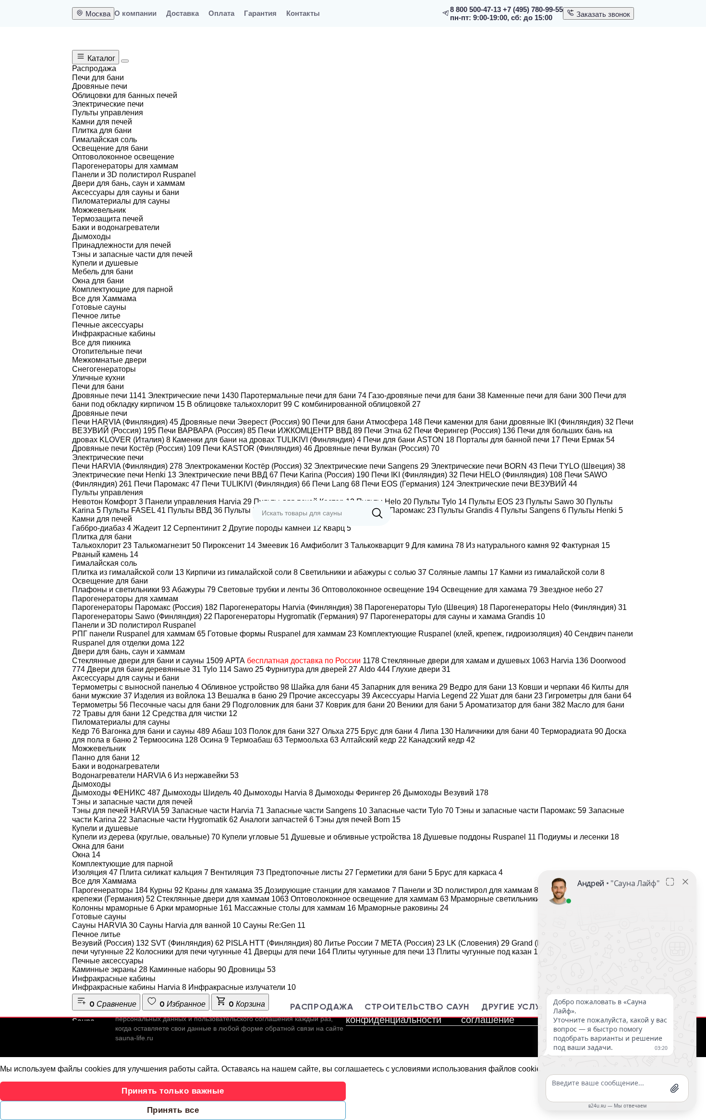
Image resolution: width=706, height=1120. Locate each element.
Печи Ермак (588, 440)
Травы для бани (116, 713)
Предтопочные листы (309, 872)
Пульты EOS (496, 502)
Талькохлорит (102, 545)
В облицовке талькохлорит (239, 404)
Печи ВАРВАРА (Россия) (207, 430)
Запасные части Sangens (316, 810)
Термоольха (312, 740)
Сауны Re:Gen (274, 925)
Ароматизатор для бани (515, 705)
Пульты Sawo (555, 502)
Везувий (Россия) (110, 943)
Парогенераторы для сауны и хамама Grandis (457, 616)
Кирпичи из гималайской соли (242, 572)
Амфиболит (325, 545)
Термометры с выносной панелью (135, 687)
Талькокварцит (380, 545)
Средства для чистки (194, 713)
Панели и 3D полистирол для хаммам (470, 890)
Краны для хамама (224, 890)
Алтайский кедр (374, 740)
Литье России (351, 943)
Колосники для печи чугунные (194, 952)
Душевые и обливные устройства (356, 837)
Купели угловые (255, 837)
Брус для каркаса (469, 872)
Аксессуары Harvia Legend (425, 696)
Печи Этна (388, 430)
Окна (86, 855)
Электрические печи (193, 395)
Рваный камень (105, 554)
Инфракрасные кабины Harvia (129, 987)
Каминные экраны (109, 969)
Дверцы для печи (292, 952)
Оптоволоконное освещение (380, 589)
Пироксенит (229, 545)
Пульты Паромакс (398, 510)
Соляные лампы (463, 572)
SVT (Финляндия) (187, 943)
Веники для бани (430, 705)
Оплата (221, 13)
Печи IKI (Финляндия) (414, 475)
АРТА (302, 661)
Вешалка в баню (252, 696)
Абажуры (194, 589)
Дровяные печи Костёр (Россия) (136, 448)
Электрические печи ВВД (228, 475)
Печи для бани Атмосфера (367, 422)
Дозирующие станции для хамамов (330, 890)
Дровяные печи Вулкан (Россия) (376, 448)
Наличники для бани (497, 731)
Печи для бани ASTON (408, 440)
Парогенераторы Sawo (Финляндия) (142, 616)
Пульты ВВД (195, 510)
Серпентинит (200, 528)
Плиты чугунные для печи (383, 952)
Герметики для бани (394, 872)
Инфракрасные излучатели (242, 987)
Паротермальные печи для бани (303, 395)
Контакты (303, 13)
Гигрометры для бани (588, 696)
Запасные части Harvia (217, 810)
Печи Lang (336, 484)
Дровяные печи (109, 395)
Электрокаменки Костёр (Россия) (248, 466)
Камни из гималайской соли (552, 572)
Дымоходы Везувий (445, 793)
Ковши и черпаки (554, 687)
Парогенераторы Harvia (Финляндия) (291, 607)
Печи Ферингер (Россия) (464, 430)
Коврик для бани (360, 705)
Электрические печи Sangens (371, 466)
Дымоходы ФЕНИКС (116, 793)
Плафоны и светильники (121, 589)
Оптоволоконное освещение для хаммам (370, 899)
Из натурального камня (513, 545)
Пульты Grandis (468, 510)
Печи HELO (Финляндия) (511, 475)
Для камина (438, 545)
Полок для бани (284, 731)
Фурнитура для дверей (311, 669)
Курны (166, 890)
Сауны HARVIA (104, 925)
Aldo (374, 669)
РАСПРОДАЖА (321, 1006)
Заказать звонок (602, 14)
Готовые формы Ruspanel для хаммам (281, 634)
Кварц (337, 528)
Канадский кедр (442, 740)
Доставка (182, 13)
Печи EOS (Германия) (408, 484)
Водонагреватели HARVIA (122, 775)
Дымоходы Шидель (202, 793)
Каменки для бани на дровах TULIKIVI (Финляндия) (266, 440)
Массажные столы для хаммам (295, 908)
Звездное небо (571, 589)
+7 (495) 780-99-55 (533, 9)
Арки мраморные (194, 908)
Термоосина (168, 740)
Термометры (100, 705)
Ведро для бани (483, 687)
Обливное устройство (245, 687)
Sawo (248, 669)
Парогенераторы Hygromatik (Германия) (291, 616)
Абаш (229, 731)
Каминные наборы (187, 969)
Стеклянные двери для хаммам (223, 899)
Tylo (217, 669)
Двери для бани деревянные (144, 669)
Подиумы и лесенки (578, 837)
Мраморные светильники (500, 899)
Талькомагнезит (167, 545)
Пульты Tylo (440, 502)
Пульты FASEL (134, 510)
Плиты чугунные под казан (489, 952)
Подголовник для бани (278, 705)
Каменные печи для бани (539, 395)
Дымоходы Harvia (278, 793)
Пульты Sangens (533, 510)
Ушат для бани (511, 696)
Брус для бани (389, 731)
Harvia (569, 661)
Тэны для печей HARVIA (121, 810)
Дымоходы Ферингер (358, 793)
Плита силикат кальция (164, 872)
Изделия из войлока (175, 696)
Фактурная (585, 545)
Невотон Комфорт (107, 502)
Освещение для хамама (489, 589)
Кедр (86, 731)
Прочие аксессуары (329, 696)
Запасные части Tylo (411, 810)
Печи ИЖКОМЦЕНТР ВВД (310, 430)
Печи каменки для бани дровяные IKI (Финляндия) (519, 422)
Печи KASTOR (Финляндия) (257, 448)
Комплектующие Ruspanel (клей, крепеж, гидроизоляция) (465, 634)
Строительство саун (417, 1006)
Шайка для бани (325, 687)
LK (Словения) (478, 943)
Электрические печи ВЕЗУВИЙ (516, 484)
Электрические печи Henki (124, 475)
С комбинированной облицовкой (357, 404)
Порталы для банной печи (508, 440)
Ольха (340, 731)
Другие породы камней (275, 528)
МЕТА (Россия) (413, 943)
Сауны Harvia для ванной (190, 925)
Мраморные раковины (403, 908)
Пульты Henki (595, 510)
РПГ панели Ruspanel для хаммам (139, 634)
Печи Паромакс (167, 484)
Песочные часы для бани (180, 705)
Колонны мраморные (113, 908)
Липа (436, 731)
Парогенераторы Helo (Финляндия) (558, 607)
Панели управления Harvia (198, 502)
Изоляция (95, 872)
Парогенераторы (110, 890)
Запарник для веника (404, 687)
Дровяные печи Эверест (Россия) (245, 422)
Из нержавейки (206, 775)
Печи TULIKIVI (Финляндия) (256, 484)
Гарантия (260, 13)
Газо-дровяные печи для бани (427, 395)
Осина (214, 740)
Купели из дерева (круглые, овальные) (146, 837)
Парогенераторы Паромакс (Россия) (145, 607)
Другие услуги (516, 1006)
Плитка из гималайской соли (128, 572)
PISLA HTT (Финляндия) (274, 943)
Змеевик (278, 545)
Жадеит (152, 528)
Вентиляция (237, 872)
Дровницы (252, 969)
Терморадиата (572, 731)
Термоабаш (257, 740)
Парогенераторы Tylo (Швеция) (426, 607)
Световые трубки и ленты (269, 589)
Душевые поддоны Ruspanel (479, 837)
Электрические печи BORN (484, 466)
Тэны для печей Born (358, 820)
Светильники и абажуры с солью (363, 572)
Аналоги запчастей (277, 820)
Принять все (173, 1110)
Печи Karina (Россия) (324, 475)
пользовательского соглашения (243, 1019)
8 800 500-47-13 (475, 9)
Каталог (100, 58)
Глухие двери (421, 669)
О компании (135, 13)
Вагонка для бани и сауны (156, 731)
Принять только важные (173, 1091)
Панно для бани (106, 758)
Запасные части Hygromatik (183, 820)
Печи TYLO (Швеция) (582, 466)
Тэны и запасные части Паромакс (520, 810)
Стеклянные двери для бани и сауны (147, 661)
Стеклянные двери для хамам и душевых (465, 661)
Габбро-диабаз (101, 528)
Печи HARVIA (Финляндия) (125, 422)
